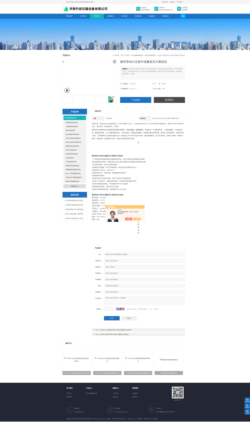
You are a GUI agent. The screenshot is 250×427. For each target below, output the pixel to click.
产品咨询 (135, 100)
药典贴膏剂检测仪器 (72, 122)
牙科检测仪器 (70, 158)
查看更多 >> (74, 186)
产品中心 (97, 16)
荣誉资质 (138, 16)
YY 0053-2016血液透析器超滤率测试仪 (138, 373)
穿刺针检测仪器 (70, 130)
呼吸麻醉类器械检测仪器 (73, 169)
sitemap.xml (131, 418)
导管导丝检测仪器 (150, 55)
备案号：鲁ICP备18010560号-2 (116, 418)
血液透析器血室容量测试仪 (169, 373)
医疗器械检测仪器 (137, 55)
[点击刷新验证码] (120, 309)
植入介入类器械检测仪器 (73, 173)
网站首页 (69, 16)
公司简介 (69, 393)
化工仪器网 (154, 418)
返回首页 (165, 2)
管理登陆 (139, 418)
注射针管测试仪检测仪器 (73, 138)
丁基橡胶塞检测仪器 (72, 126)
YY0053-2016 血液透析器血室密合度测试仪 (76, 373)
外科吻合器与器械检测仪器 (74, 177)
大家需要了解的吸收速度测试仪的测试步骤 (75, 205)
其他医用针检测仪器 (72, 154)
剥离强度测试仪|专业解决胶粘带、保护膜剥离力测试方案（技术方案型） (75, 209)
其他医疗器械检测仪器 (72, 181)
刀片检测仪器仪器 (71, 161)
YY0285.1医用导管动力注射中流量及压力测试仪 (114, 334)
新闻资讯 (111, 16)
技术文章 (124, 16)
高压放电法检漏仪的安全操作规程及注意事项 (75, 200)
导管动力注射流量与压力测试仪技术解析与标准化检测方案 (75, 218)
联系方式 (135, 397)
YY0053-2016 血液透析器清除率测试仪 (107, 373)
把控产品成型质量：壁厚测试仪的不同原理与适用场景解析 (75, 214)
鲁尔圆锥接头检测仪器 (72, 134)
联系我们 (180, 2)
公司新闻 (115, 393)
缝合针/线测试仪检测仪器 (73, 142)
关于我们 (83, 16)
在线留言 (172, 2)
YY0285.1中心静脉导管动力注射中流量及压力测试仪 (115, 330)
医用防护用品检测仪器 (72, 165)
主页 (122, 55)
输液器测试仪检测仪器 (72, 146)
